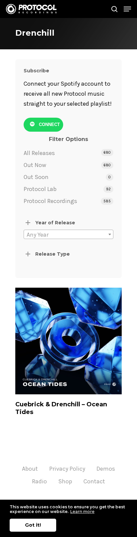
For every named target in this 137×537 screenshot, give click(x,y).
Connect (49, 124)
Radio (39, 481)
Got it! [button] (33, 525)
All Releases (39, 153)
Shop (65, 481)
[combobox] (68, 234)
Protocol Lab (40, 189)
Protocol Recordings (50, 201)
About (30, 468)
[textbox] (68, 234)
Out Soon (36, 177)
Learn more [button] (82, 511)
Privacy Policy (67, 468)
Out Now (35, 165)
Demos (105, 468)
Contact (94, 481)
